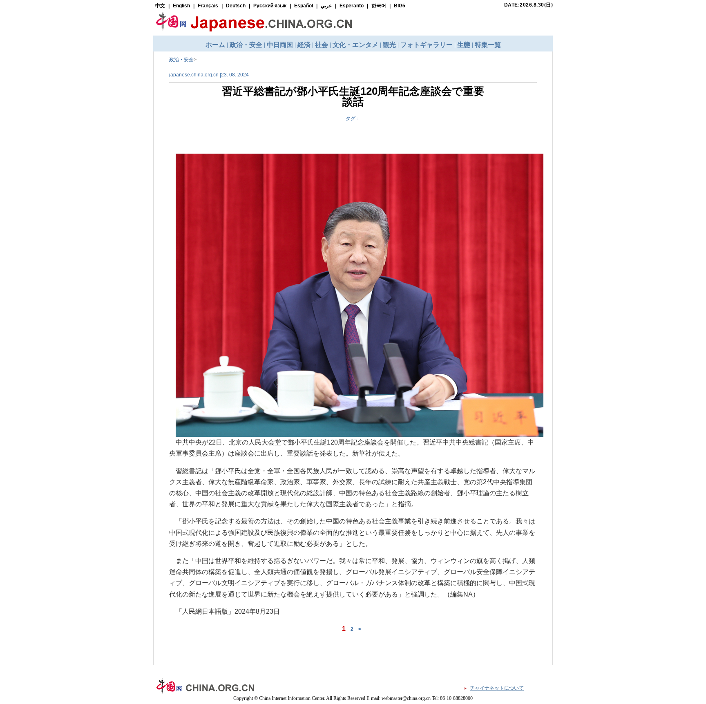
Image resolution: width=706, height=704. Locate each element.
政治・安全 (181, 60)
